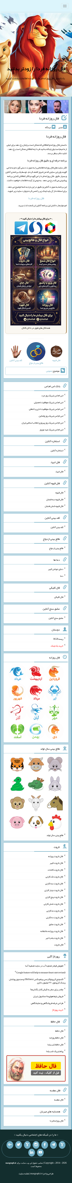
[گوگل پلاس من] (10, 1145)
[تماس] (27, 1145)
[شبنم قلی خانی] (15, 107)
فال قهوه (59, 492)
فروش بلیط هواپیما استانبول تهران (48, 996)
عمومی (49, 371)
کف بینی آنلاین (57, 527)
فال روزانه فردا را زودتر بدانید (36, 68)
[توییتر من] (18, 1145)
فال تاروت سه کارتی (54, 883)
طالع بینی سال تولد (55, 835)
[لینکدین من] (31, 1152)
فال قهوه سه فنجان (54, 499)
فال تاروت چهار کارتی (53, 890)
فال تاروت (58, 944)
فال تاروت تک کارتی (54, 876)
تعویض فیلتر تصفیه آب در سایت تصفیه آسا (44, 965)
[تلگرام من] (53, 1145)
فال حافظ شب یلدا (55, 1044)
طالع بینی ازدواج (56, 548)
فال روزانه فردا (49, 118)
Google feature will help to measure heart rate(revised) (41, 972)
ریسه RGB (58, 639)
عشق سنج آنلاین (56, 617)
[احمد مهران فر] (57, 107)
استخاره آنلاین (57, 450)
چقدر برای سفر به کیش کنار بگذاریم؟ (46, 989)
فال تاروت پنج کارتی (54, 897)
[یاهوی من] (62, 1145)
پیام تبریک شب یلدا (54, 1051)
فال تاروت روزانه (55, 856)
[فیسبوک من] (44, 1145)
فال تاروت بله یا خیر (54, 937)
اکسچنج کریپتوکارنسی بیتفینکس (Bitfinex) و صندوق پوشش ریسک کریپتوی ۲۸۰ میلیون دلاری (37, 981)
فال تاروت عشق (56, 924)
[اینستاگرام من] (36, 1145)
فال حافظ (59, 1030)
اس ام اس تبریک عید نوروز (51, 429)
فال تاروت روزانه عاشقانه (51, 931)
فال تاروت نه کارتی (54, 910)
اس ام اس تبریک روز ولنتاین (51, 415)
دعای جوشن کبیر (55, 569)
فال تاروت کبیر (56, 863)
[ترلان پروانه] (36, 107)
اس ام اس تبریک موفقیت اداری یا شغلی (46, 409)
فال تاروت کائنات (55, 869)
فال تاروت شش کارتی (53, 903)
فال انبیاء (59, 471)
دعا (61, 576)
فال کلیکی (58, 597)
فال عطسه (58, 1099)
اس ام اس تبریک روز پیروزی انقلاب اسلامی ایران (42, 422)
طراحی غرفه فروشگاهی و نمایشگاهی (47, 1003)
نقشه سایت (24, 1173)
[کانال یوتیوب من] (40, 1152)
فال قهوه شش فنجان (54, 506)
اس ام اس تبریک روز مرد (52, 395)
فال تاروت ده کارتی (54, 917)
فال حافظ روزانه (56, 1037)
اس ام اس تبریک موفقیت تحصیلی (48, 402)
